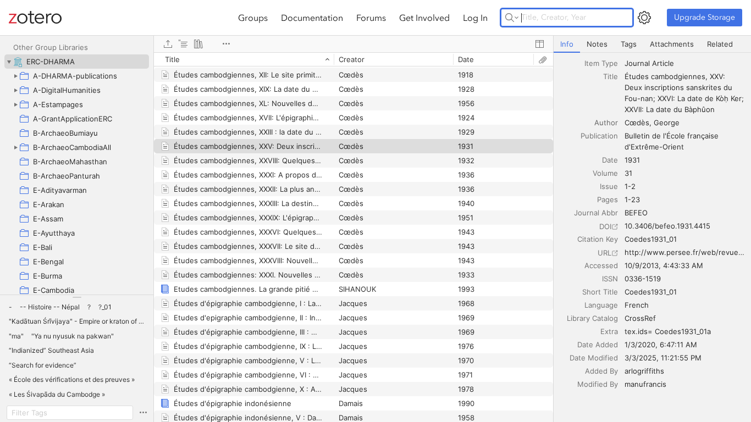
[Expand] (15, 75)
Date (610, 160)
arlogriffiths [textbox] (644, 371)
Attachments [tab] (672, 44)
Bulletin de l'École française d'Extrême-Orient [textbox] (673, 141)
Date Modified (594, 357)
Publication (599, 135)
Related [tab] (720, 44)
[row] (353, 59)
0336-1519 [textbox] (643, 278)
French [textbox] (637, 305)
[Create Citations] (183, 44)
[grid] (353, 237)
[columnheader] (244, 59)
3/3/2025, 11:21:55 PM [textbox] (663, 357)
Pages (607, 199)
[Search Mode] (512, 17)
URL (604, 252)
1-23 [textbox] (632, 199)
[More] (226, 44)
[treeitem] (76, 61)
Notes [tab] (597, 44)
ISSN (610, 278)
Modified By (597, 384)
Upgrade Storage (704, 17)
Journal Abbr (596, 212)
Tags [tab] (629, 44)
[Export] (168, 44)
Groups (253, 17)
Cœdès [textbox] (637, 122)
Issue (609, 186)
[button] (10, 307)
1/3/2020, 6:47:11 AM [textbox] (661, 344)
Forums (371, 17)
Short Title (600, 291)
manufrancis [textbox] (645, 384)
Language (601, 305)
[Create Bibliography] (198, 44)
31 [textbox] (628, 173)
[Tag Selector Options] (143, 413)
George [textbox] (667, 122)
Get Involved (424, 17)
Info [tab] (566, 44)
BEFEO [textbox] (636, 212)
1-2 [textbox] (630, 186)
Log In (475, 17)
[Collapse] (8, 61)
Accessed (601, 265)
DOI (605, 226)
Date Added (597, 344)
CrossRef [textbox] (640, 318)
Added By (601, 371)
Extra (609, 331)
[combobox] (684, 63)
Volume (605, 173)
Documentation (312, 17)
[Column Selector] (539, 44)
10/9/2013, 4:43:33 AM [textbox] (664, 265)
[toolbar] (353, 44)
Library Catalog (592, 318)
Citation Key (597, 239)
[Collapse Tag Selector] (76, 297)
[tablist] (652, 44)
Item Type (601, 63)
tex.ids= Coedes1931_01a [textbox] (668, 331)
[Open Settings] (644, 17)
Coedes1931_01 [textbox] (651, 239)
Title (610, 76)
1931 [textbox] (632, 160)
